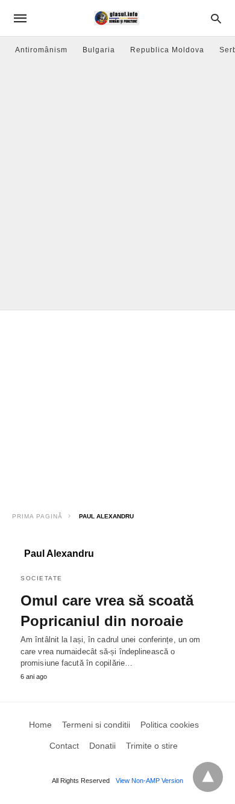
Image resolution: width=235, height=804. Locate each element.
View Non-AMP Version (149, 780)
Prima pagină (37, 516)
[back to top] (208, 777)
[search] (216, 18)
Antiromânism (41, 50)
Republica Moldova (167, 50)
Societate (41, 578)
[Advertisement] (117, 186)
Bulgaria (99, 50)
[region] (117, 406)
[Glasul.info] (116, 18)
